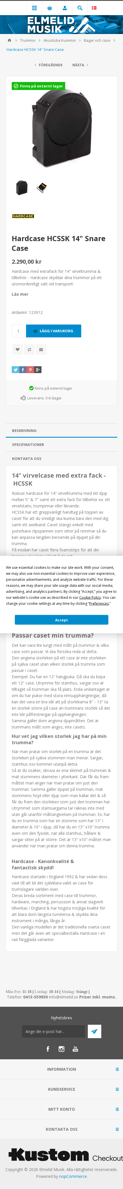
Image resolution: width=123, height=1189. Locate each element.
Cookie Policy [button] (90, 597)
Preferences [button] (99, 603)
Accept (61, 619)
